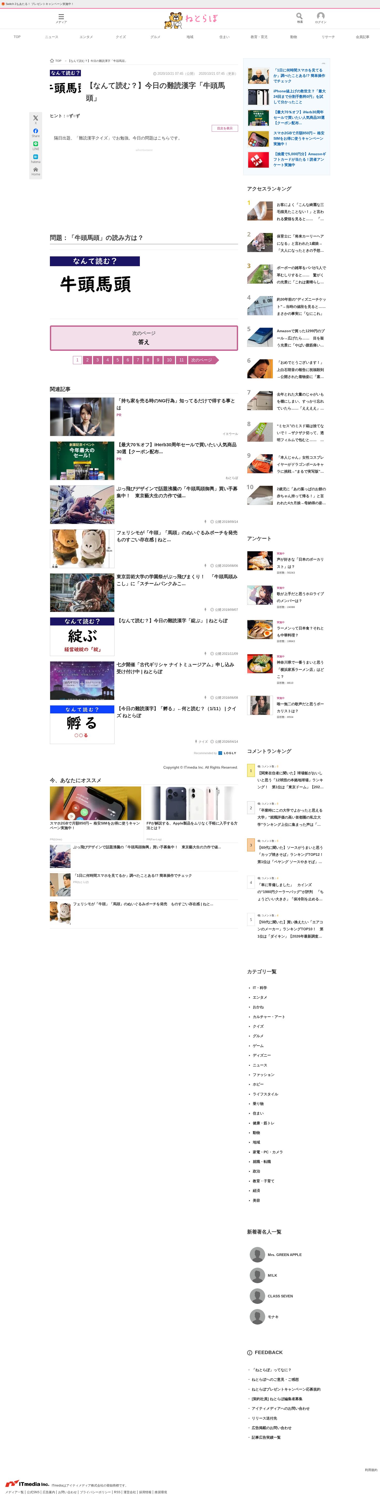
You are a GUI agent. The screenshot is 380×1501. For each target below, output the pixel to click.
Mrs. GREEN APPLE (285, 1255)
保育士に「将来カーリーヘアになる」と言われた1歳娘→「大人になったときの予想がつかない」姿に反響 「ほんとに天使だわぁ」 (300, 250)
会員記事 (362, 37)
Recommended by (206, 753)
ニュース (51, 37)
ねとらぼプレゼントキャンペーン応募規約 (284, 1389)
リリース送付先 (262, 1418)
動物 (293, 37)
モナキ (273, 1317)
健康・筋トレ (264, 1123)
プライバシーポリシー (96, 1492)
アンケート (259, 538)
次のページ (201, 360)
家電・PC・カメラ (268, 1152)
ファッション (264, 1075)
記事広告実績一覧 (264, 1437)
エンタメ (86, 37)
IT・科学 (260, 988)
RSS (117, 1492)
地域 (190, 37)
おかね (258, 1007)
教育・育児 (259, 37)
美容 (256, 1200)
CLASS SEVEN (280, 1296)
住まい (224, 37)
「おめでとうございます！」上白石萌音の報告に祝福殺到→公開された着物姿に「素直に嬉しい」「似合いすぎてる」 (300, 376)
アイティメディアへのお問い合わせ (278, 1408)
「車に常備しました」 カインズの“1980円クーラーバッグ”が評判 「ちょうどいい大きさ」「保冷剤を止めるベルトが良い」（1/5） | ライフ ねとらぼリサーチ (290, 899)
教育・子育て (264, 1181)
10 (169, 360)
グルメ (155, 37)
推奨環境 (161, 1492)
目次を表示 (225, 128)
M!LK (272, 1275)
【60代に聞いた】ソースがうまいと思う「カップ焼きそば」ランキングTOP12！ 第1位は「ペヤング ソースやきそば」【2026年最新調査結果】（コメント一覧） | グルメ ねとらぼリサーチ (292, 861)
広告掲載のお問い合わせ (269, 1428)
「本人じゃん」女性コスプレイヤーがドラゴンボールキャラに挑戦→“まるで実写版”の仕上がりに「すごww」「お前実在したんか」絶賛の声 (301, 471)
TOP (17, 37)
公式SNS (33, 1492)
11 (181, 360)
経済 (256, 1190)
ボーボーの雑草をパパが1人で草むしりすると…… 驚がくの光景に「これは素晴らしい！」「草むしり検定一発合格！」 (301, 282)
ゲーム (258, 1046)
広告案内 (49, 1492)
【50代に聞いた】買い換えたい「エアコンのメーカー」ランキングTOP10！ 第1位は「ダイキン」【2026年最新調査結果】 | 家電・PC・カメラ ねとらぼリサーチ (290, 936)
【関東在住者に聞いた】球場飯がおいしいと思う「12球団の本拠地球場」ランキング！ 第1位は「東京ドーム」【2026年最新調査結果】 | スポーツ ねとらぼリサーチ (290, 787)
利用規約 (371, 1470)
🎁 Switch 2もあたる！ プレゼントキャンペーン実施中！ (37, 3)
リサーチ (328, 37)
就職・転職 (262, 1162)
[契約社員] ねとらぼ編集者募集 (274, 1399)
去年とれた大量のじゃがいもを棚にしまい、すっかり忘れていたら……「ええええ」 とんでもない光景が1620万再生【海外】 (301, 408)
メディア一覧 (15, 1492)
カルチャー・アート (269, 1017)
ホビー (258, 1084)
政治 (256, 1171)
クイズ (121, 37)
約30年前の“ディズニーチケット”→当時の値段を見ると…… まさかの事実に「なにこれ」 (303, 306)
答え (144, 342)
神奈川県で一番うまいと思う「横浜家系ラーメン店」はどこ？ (300, 669)
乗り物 (258, 1104)
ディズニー (262, 1055)
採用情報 (145, 1492)
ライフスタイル (265, 1094)
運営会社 (130, 1492)
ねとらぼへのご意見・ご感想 (273, 1379)
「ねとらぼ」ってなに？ (269, 1370)
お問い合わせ (68, 1492)
